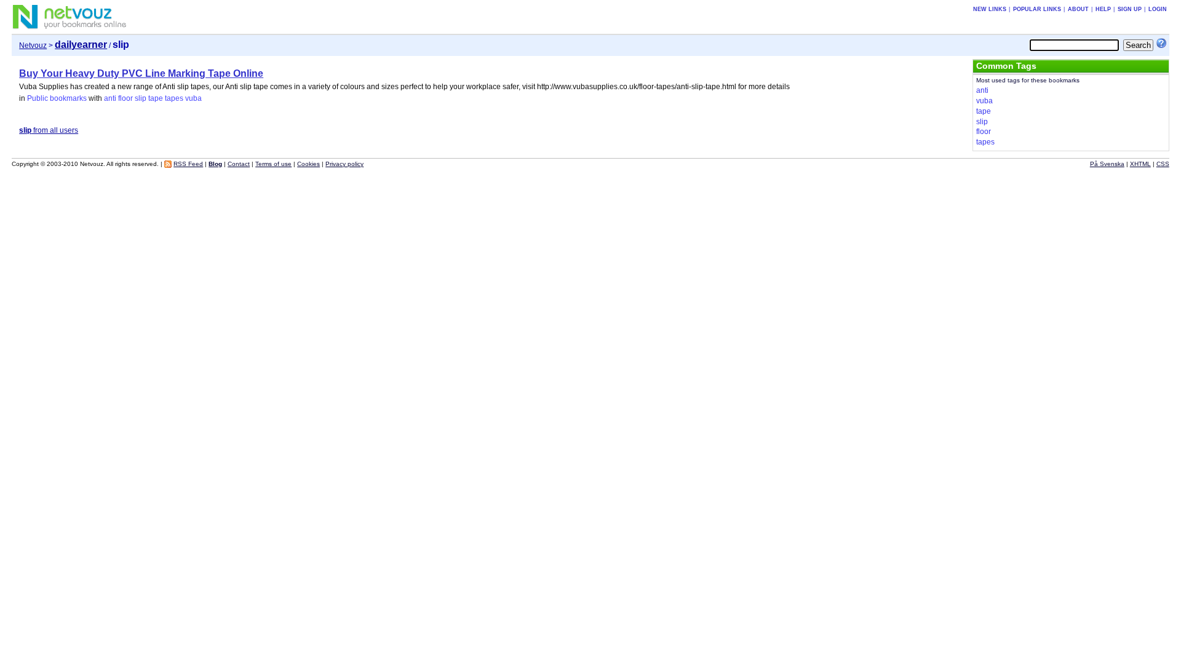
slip (140, 98)
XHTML (1140, 163)
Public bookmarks (57, 98)
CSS (1162, 163)
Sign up (1130, 9)
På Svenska (1107, 163)
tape (155, 98)
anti (110, 98)
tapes (174, 98)
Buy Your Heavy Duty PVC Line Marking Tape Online (141, 73)
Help (1103, 9)
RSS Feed (188, 163)
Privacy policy (344, 163)
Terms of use (273, 163)
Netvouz (33, 45)
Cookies (308, 163)
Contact (239, 163)
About (1078, 9)
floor (125, 98)
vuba (193, 98)
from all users (48, 130)
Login (1157, 9)
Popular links (1037, 9)
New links (989, 9)
